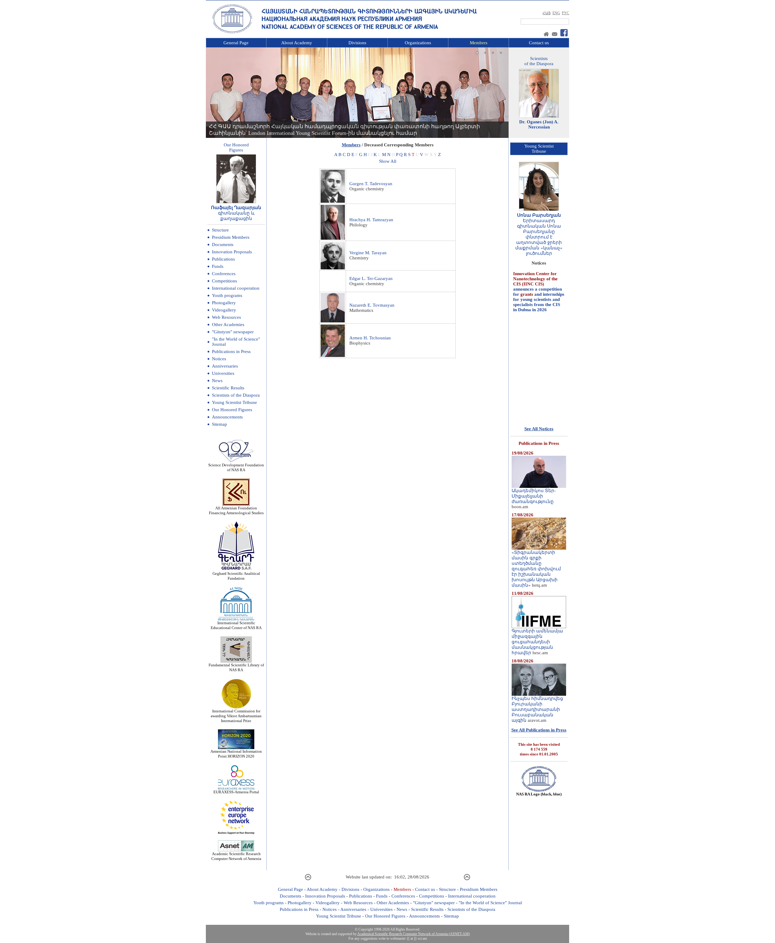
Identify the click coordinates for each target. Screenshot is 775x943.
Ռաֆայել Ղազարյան (236, 207)
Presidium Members (230, 237)
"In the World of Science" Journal (490, 902)
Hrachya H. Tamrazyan (371, 219)
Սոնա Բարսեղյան (539, 215)
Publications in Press (231, 351)
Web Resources (226, 317)
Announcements (227, 417)
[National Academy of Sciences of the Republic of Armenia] (232, 32)
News (217, 380)
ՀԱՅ (546, 13)
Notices (219, 358)
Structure (220, 230)
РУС (565, 13)
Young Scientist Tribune (234, 402)
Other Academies (228, 324)
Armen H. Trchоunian (370, 337)
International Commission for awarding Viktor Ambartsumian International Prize (236, 716)
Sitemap (219, 424)
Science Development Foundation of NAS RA (236, 467)
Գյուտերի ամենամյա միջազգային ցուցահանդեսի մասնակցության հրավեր (537, 641)
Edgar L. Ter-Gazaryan (371, 278)
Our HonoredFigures (236, 147)
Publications (223, 259)
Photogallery (224, 302)
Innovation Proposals (232, 251)
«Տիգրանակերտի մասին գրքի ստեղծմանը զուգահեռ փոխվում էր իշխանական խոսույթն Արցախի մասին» (536, 569)
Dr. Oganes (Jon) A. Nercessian (539, 124)
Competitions (224, 280)
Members (478, 42)
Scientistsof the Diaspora (538, 61)
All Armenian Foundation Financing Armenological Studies (236, 510)
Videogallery (224, 310)
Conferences (224, 273)
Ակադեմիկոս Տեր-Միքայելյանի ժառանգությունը (534, 496)
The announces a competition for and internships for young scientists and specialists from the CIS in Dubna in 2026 (538, 274)
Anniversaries (225, 366)
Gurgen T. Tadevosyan (370, 183)
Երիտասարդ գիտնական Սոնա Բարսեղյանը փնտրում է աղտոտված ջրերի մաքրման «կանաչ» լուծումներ (538, 237)
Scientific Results (228, 387)
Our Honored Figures (232, 409)
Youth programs (227, 295)
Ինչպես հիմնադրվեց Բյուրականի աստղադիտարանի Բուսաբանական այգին (537, 709)
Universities (223, 373)
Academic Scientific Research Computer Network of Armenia (236, 856)
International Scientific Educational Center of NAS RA (236, 625)
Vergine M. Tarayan (368, 252)
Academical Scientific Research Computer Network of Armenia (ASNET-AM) (413, 934)
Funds (217, 266)
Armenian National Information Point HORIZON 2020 (236, 753)
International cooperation (235, 288)
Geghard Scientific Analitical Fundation (236, 576)
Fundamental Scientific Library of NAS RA (236, 667)
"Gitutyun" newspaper (233, 331)
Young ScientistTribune (539, 149)
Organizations (418, 42)
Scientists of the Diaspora (236, 395)
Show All (387, 161)
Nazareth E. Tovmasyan (371, 305)
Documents (222, 244)
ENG (556, 13)
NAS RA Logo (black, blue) (539, 794)
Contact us (539, 42)
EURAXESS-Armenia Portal (236, 792)
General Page (236, 42)
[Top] (308, 879)
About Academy (296, 42)
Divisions (357, 42)
